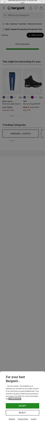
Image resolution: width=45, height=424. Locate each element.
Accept (22, 406)
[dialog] (22, 397)
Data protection (15, 399)
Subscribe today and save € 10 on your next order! (22, 2)
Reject (22, 413)
